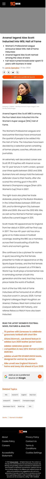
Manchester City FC (9, 406)
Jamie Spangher (12, 68)
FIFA (30, 406)
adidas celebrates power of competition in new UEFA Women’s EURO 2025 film (24, 349)
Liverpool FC (6, 401)
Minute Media (14, 462)
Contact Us (31, 441)
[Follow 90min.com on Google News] (40, 376)
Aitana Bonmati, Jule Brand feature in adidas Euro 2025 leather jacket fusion (22, 340)
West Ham (33, 395)
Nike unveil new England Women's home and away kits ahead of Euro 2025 (23, 365)
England (23, 395)
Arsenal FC (15, 395)
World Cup (21, 406)
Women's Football (15, 417)
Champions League (28, 401)
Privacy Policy (32, 437)
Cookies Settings (34, 452)
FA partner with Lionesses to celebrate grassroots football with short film (22, 333)
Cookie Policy (8, 441)
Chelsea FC (16, 401)
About (5, 437)
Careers (6, 445)
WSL (6, 395)
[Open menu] (3, 3)
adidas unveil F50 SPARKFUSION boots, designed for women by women (23, 358)
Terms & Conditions (31, 447)
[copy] (17, 72)
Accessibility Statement (8, 454)
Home (4, 417)
